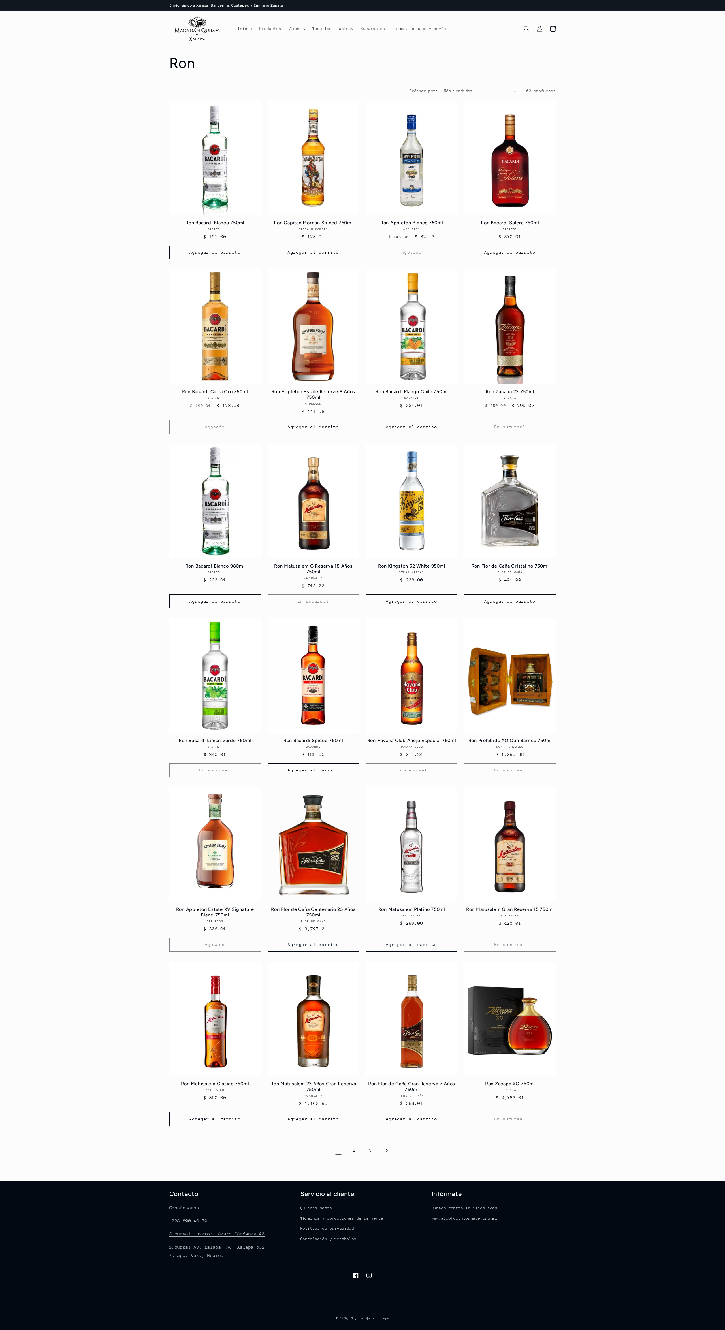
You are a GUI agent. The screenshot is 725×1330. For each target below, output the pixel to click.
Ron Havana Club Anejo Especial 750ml (411, 740)
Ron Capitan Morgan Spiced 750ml (313, 222)
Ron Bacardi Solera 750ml (510, 222)
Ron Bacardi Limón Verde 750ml (215, 740)
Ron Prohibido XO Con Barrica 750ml (510, 740)
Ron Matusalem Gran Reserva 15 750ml (510, 909)
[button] (297, 29)
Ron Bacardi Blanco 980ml (215, 566)
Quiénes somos (316, 1208)
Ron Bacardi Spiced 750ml (313, 740)
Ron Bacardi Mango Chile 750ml (412, 391)
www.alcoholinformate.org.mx (465, 1218)
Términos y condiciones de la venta (341, 1218)
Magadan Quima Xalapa (370, 1318)
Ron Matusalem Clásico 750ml (215, 1083)
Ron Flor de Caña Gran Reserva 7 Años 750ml (411, 1086)
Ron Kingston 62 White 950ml (411, 566)
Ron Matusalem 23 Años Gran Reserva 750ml (313, 1086)
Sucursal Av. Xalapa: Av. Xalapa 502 (217, 1247)
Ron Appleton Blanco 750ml (411, 222)
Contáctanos (184, 1207)
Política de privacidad (327, 1228)
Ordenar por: (424, 91)
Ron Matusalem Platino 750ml (411, 909)
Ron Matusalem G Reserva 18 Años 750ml (313, 568)
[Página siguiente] (386, 1150)
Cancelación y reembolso (328, 1239)
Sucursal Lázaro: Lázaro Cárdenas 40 (217, 1234)
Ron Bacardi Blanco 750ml (214, 222)
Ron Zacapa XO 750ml (510, 1083)
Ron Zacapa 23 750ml (510, 391)
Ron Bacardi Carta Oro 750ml (215, 391)
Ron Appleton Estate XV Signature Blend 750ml (215, 912)
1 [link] (338, 1150)
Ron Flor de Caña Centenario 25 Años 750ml (313, 912)
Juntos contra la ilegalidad (465, 1208)
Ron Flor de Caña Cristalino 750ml (510, 566)
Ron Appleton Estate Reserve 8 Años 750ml (313, 394)
